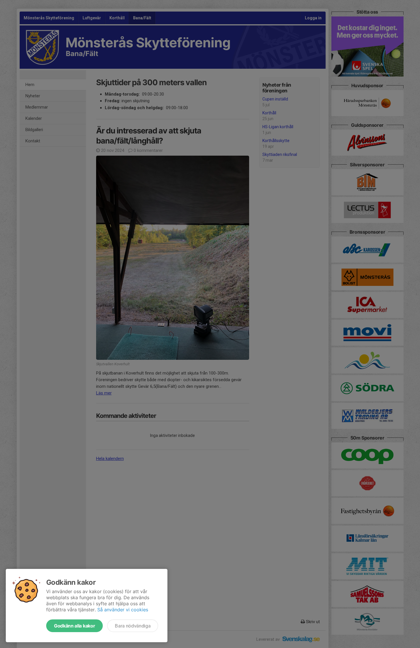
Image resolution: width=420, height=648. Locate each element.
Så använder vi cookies (122, 609)
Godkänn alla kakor (74, 626)
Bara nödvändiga (132, 626)
